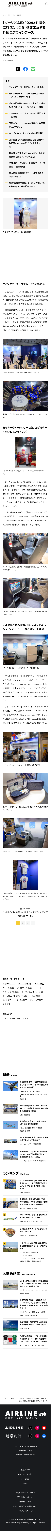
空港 (43, 1345)
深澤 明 (26, 1329)
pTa (21, 1345)
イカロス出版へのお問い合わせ (25, 1506)
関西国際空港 (36, 1261)
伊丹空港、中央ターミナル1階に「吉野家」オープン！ (33, 1230)
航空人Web (25, 1469)
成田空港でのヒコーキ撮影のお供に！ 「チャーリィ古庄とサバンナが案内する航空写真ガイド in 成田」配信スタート (34, 1304)
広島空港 (23, 1131)
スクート (38, 987)
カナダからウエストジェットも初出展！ (26, 133)
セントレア (27, 1144)
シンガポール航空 (24, 987)
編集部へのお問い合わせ (25, 1454)
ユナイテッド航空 (26, 1255)
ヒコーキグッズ (35, 1345)
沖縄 (42, 1258)
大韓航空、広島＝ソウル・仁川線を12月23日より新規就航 (33, 1122)
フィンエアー (8, 1000)
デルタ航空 (36, 995)
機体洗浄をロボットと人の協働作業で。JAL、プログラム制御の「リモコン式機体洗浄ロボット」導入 (34, 1154)
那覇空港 (23, 1261)
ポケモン (27, 1221)
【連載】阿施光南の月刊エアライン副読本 (33, 1095)
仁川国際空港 (30, 1128)
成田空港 (42, 1161)
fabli (21, 1329)
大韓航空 (6, 1004)
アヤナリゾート (9, 983)
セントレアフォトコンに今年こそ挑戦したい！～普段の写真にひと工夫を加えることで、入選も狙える (34, 1284)
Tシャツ (26, 1345)
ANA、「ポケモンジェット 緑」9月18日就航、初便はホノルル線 (33, 1216)
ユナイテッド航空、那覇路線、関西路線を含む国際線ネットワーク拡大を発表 (33, 1246)
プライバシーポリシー (25, 1497)
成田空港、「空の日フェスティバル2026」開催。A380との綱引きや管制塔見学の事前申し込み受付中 (33, 1202)
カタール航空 (8, 987)
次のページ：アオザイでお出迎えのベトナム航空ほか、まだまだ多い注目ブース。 (25, 912)
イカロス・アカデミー (25, 1474)
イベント (23, 1208)
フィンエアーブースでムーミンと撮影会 (26, 87)
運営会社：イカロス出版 (25, 1492)
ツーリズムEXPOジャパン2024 (15, 995)
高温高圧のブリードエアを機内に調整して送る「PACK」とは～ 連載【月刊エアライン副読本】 (34, 1085)
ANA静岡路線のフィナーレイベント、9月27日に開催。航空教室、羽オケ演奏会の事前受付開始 (34, 1108)
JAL (21, 1144)
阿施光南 (23, 1099)
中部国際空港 (37, 1144)
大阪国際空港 (32, 1236)
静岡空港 (27, 1115)
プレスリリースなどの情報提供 (25, 1446)
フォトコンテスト (41, 1290)
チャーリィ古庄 (30, 1312)
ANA (21, 1115)
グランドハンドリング (31, 1161)
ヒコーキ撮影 (40, 1312)
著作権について (25, 1501)
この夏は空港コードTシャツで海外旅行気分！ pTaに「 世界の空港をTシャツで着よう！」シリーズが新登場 (33, 1339)
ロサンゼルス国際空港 (27, 1258)
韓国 (28, 1131)
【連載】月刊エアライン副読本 (30, 1091)
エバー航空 (39, 983)
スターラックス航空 (11, 991)
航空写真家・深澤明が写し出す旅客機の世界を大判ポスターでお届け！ (33, 1323)
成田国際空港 (24, 1315)
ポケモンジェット (37, 1221)
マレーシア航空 (36, 1000)
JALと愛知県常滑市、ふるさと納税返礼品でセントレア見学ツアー (34, 1138)
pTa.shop (25, 1479)
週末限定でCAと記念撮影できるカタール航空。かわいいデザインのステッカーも (26, 143)
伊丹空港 (23, 1236)
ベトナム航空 (21, 1000)
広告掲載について (25, 1450)
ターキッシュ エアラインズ (32, 991)
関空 (28, 1261)
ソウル (22, 1128)
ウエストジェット (24, 983)
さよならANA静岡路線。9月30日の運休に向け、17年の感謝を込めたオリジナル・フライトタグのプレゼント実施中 (33, 1184)
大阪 (38, 1258)
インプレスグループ (25, 1511)
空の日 (36, 1208)
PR (26, 1290)
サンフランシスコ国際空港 (29, 1252)
